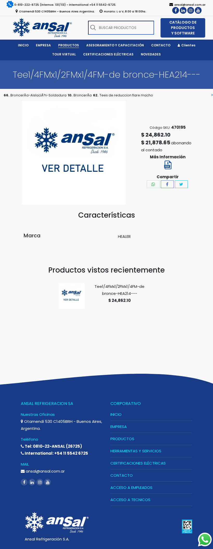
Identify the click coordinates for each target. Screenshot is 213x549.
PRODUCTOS (122, 438)
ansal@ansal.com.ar (45, 471)
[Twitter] (181, 184)
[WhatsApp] (153, 184)
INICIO (116, 414)
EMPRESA (118, 426)
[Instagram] (190, 10)
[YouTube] (198, 10)
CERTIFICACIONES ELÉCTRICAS (138, 463)
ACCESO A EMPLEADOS (131, 487)
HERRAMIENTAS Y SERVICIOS (135, 451)
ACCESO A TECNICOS (130, 499)
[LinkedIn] (183, 10)
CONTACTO (121, 475)
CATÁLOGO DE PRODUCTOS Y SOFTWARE (182, 28)
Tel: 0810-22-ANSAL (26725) (53, 446)
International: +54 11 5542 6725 (56, 453)
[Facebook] (175, 10)
